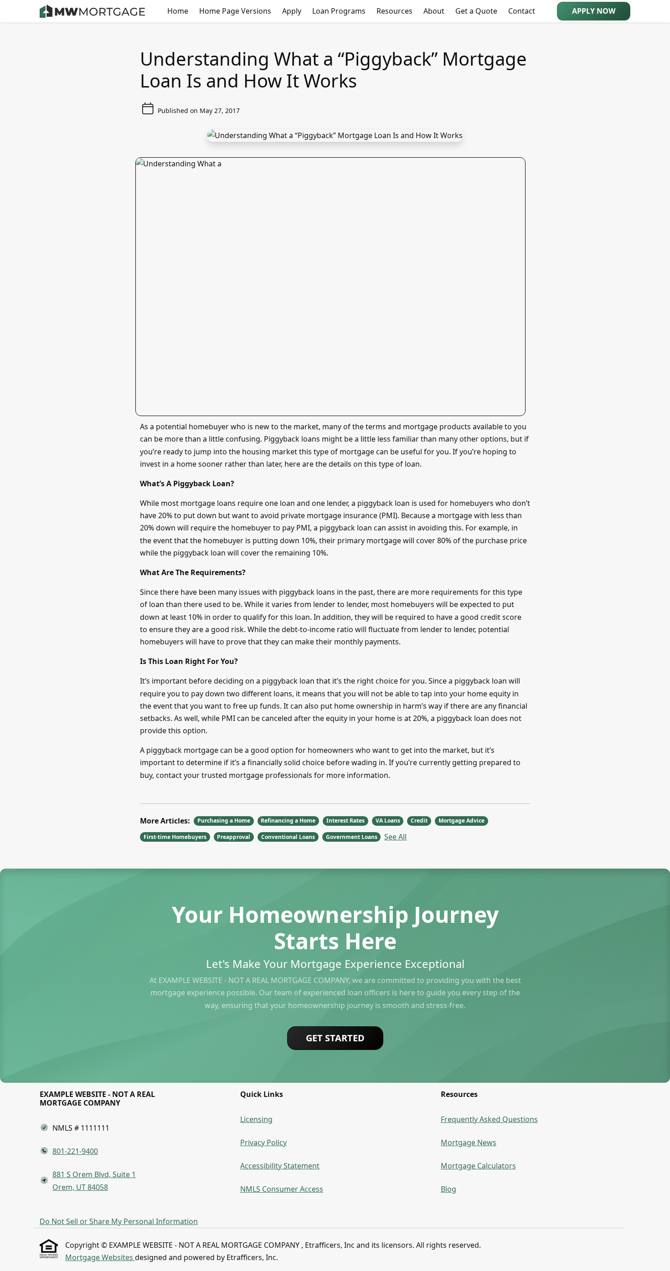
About (433, 11)
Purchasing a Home (223, 820)
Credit (419, 820)
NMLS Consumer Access (281, 1189)
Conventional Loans (288, 837)
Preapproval (233, 837)
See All (395, 837)
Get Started (335, 1038)
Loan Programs (339, 11)
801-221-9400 (75, 1151)
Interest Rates (345, 820)
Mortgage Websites (100, 1257)
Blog (448, 1189)
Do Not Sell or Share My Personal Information (119, 1221)
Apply (291, 11)
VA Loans (388, 820)
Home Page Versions (235, 11)
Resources (394, 11)
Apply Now (593, 11)
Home (177, 11)
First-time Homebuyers (175, 837)
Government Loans (351, 837)
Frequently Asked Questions (489, 1119)
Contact (521, 11)
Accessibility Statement (280, 1166)
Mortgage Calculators (478, 1166)
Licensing (256, 1119)
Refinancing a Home (288, 820)
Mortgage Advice (461, 820)
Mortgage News (468, 1142)
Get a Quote (476, 11)
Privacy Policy (263, 1142)
